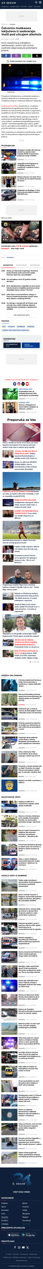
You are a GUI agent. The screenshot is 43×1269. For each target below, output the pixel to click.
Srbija (24, 1210)
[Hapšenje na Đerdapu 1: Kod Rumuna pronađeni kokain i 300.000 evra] (8, 195)
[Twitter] (23, 384)
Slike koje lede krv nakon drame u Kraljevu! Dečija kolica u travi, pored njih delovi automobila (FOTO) (29, 1041)
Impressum (24, 1254)
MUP (4, 327)
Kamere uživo (15, 7)
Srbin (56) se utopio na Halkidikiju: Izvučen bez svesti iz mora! (28, 1069)
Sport (30, 7)
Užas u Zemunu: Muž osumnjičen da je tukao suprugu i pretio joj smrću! (29, 754)
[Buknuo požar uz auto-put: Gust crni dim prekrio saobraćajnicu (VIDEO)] (9, 1029)
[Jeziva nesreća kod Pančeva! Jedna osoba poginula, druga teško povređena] (9, 957)
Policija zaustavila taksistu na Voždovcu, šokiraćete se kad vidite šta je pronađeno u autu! (29, 726)
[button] (20, 232)
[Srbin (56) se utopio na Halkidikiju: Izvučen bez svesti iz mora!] (9, 1072)
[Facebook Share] (6, 56)
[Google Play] (29, 1235)
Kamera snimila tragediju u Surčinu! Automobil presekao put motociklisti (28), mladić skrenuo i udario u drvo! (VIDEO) (30, 1141)
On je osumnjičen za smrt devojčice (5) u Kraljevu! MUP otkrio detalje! (28, 1083)
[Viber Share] (16, 56)
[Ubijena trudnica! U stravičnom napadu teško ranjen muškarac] (9, 807)
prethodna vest (25, 389)
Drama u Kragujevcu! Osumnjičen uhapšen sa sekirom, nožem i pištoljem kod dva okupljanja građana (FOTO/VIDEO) (28, 407)
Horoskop (26, 1220)
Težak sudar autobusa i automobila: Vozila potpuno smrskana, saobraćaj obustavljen (29, 883)
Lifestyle (4, 1224)
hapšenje (21, 327)
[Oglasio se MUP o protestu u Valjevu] (9, 786)
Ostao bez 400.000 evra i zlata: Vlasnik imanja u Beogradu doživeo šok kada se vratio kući (29, 984)
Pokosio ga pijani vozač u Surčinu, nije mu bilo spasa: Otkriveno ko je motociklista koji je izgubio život (29, 926)
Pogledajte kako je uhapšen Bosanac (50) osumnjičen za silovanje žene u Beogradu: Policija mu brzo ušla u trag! (29, 394)
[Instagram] (18, 384)
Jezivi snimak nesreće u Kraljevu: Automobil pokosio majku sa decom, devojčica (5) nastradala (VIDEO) (30, 898)
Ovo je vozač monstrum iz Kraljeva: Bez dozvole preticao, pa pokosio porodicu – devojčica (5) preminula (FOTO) (29, 833)
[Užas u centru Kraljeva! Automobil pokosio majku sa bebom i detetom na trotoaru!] (9, 864)
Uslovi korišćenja (34, 1257)
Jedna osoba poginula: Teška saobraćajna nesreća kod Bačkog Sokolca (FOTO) (29, 1155)
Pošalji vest (7, 1257)
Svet (3, 1213)
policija (11, 327)
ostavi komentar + (29, 345)
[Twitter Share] (37, 56)
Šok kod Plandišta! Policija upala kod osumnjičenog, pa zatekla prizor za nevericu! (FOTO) (30, 697)
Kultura (25, 1207)
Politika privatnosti (19, 1257)
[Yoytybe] (23, 1247)
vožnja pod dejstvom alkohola (15, 330)
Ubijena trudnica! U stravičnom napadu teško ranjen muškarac (28, 804)
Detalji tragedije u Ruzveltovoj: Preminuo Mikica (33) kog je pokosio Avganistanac (29, 941)
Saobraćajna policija (9, 106)
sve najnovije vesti (21, 315)
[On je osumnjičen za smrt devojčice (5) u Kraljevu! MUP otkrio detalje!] (9, 1086)
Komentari (35, 265)
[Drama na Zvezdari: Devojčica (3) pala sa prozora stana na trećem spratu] (9, 1014)
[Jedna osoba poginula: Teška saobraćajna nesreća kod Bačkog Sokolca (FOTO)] (9, 1158)
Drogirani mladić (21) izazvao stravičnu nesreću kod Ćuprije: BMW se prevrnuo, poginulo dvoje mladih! (28, 153)
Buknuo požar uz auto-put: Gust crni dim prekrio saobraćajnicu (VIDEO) (29, 1026)
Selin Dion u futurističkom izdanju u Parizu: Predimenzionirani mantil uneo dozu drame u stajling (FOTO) (22, 297)
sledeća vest (24, 402)
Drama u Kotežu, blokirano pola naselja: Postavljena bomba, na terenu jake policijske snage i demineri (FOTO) (29, 819)
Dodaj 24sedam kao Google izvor (23, 61)
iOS (17, 246)
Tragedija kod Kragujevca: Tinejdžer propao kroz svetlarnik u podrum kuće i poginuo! (28, 166)
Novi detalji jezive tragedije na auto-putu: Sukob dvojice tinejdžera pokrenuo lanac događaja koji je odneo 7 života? (23, 288)
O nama (9, 1254)
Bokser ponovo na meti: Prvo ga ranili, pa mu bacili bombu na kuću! (29, 179)
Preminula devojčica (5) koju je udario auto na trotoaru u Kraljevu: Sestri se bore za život (30, 848)
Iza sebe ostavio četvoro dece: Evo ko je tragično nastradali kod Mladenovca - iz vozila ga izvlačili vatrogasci (29, 1055)
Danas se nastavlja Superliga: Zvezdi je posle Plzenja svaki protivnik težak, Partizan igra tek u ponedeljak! (22, 273)
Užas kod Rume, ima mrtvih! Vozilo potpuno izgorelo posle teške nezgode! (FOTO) (29, 1127)
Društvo (4, 1220)
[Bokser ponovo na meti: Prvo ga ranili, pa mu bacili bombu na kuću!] (8, 181)
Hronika (12, 24)
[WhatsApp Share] (26, 56)
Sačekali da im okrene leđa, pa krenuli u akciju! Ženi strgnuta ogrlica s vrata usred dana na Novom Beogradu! (29, 912)
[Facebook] (14, 384)
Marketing (33, 1254)
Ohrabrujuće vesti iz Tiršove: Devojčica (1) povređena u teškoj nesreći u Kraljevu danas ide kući (29, 1098)
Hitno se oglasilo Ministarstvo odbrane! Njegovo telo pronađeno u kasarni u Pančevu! (29, 1113)
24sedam (5, 248)
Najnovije (5, 7)
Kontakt (16, 1254)
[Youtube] (27, 384)
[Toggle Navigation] (40, 2)
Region (21, 776)
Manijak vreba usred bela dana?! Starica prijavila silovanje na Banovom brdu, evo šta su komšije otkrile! (29, 969)
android (25, 246)
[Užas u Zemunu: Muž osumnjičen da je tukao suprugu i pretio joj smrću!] (9, 757)
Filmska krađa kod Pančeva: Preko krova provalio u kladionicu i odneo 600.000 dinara (29, 683)
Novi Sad (26, 1224)
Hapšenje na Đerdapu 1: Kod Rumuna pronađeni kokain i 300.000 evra (28, 192)
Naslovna (4, 24)
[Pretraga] (36, 2)
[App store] (13, 1235)
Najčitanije (21, 265)
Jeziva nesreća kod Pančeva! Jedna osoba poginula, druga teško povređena (29, 954)
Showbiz (37, 7)
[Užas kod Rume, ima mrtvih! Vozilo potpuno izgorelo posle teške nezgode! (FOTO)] (9, 1129)
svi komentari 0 (11, 345)
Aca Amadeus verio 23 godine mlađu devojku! (21, 280)
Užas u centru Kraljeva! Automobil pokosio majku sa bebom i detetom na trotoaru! (29, 862)
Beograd (26, 1213)
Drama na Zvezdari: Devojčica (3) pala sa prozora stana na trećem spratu (29, 1011)
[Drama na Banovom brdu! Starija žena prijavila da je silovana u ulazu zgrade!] (9, 1000)
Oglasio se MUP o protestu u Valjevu (30, 782)
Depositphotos (21, 1261)
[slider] (20, 237)
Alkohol (30, 327)
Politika (24, 7)
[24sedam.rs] (8, 3)
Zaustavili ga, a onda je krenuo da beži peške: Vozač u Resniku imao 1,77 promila (29, 711)
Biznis (24, 1203)
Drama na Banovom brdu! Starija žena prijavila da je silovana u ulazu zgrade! (28, 997)
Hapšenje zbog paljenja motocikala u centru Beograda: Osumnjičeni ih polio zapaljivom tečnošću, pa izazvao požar (29, 741)
